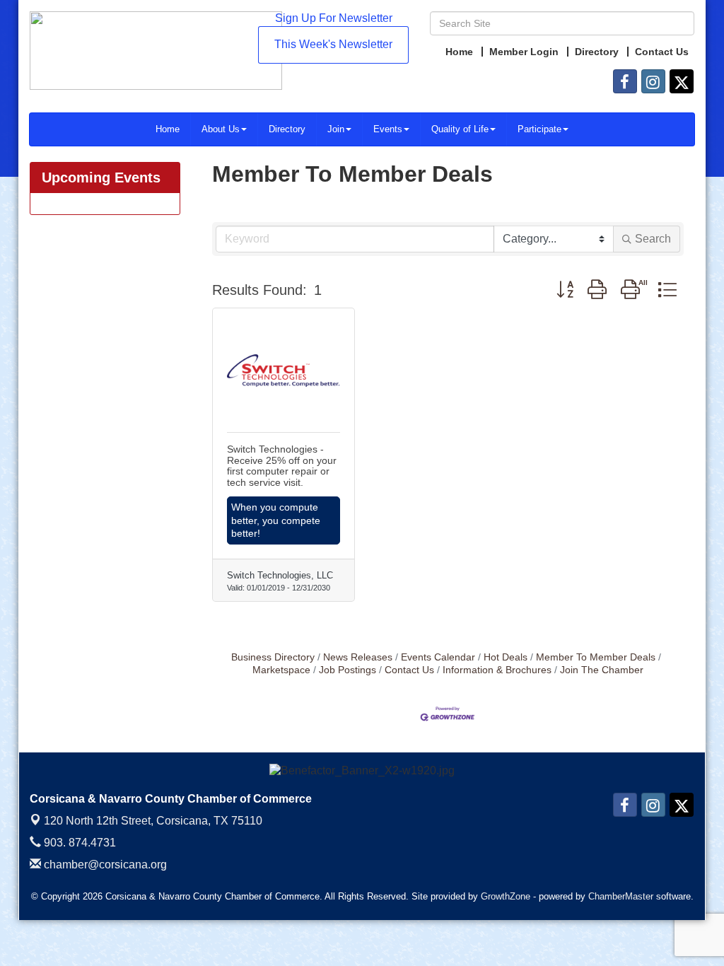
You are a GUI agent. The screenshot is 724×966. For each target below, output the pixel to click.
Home (168, 129)
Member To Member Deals (595, 657)
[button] (564, 289)
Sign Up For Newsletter (333, 18)
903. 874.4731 (78, 843)
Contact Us (409, 670)
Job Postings (347, 670)
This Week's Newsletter (333, 44)
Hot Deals (505, 657)
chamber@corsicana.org (104, 865)
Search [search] (653, 239)
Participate (539, 129)
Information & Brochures (497, 670)
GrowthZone (505, 896)
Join (335, 129)
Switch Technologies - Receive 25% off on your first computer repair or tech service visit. (282, 465)
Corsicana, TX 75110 (153, 821)
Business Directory (273, 657)
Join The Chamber (601, 670)
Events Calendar (438, 657)
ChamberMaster (620, 896)
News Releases (357, 657)
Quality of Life (460, 129)
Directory (287, 129)
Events (387, 129)
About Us (221, 129)
